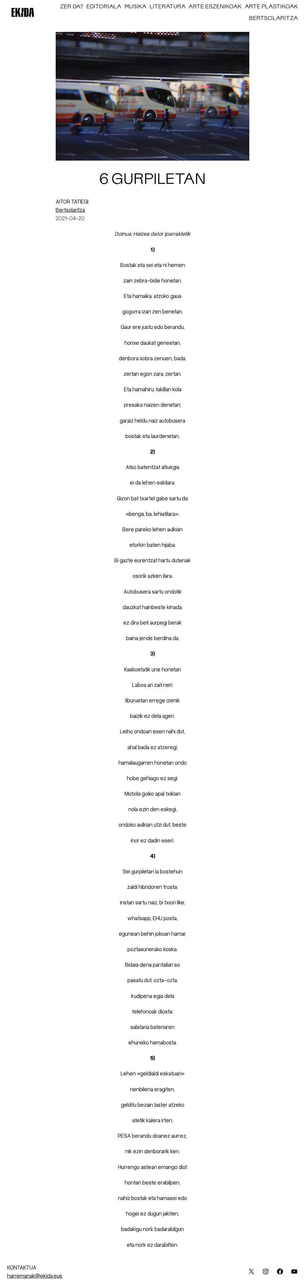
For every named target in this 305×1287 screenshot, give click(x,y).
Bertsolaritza (70, 209)
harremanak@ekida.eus (34, 1275)
